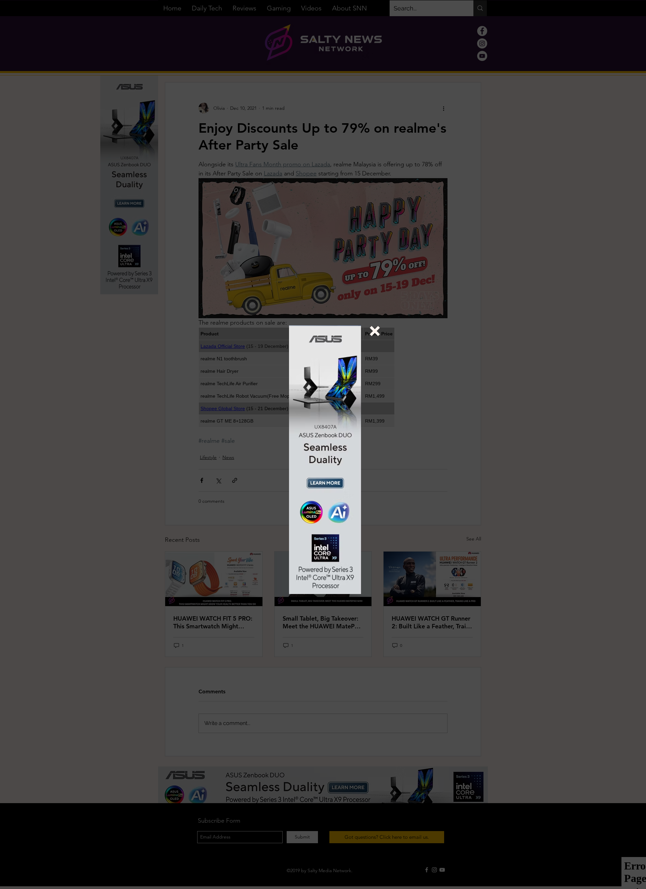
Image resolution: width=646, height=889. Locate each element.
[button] (375, 331)
